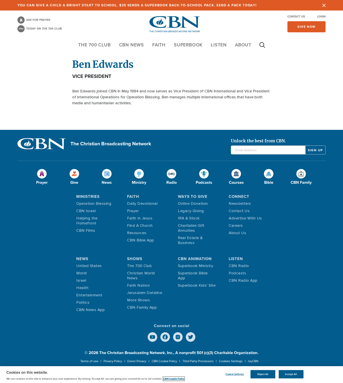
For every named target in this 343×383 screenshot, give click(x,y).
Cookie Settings (234, 374)
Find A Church (140, 225)
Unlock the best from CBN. (258, 140)
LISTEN (219, 44)
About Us (237, 233)
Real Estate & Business (190, 240)
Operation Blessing (93, 203)
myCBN (253, 361)
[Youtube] (152, 337)
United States (89, 265)
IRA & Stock (189, 218)
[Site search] (262, 47)
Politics (83, 302)
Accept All (291, 374)
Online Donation (193, 203)
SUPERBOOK (188, 44)
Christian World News (141, 276)
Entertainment (89, 295)
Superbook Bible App (193, 276)
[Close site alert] (324, 5)
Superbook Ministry (195, 265)
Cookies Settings (231, 361)
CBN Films (85, 230)
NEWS (82, 259)
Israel (81, 280)
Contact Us (296, 16)
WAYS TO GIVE (192, 196)
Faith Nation (138, 285)
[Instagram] (178, 337)
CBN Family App (142, 307)
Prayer (133, 211)
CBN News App (90, 309)
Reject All (262, 374)
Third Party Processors (198, 361)
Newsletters (240, 203)
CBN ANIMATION (195, 259)
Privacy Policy (113, 361)
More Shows (138, 300)
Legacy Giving (191, 211)
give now (306, 26)
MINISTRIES (88, 196)
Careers (236, 225)
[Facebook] (165, 337)
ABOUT (243, 44)
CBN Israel (86, 211)
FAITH (159, 44)
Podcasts (237, 273)
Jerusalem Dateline (144, 292)
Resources (136, 233)
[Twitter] (190, 337)
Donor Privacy (136, 361)
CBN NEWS (131, 44)
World (81, 273)
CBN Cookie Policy (164, 361)
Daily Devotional (142, 203)
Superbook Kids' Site (197, 285)
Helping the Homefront (87, 221)
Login (321, 16)
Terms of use (89, 361)
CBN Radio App (243, 280)
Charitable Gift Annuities (191, 228)
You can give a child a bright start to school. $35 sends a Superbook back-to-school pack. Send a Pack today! (137, 5)
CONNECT (239, 196)
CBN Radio (239, 265)
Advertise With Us (245, 218)
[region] (171, 374)
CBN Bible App (140, 240)
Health (82, 287)
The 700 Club (94, 44)
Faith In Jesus (139, 218)
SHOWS (134, 259)
